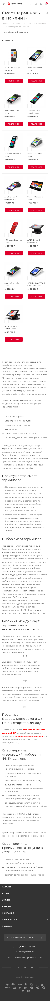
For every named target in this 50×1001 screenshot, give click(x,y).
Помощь (7, 926)
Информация (9, 920)
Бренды (6, 906)
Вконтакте (18, 967)
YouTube (31, 967)
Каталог (6, 887)
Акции (5, 893)
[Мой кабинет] (41, 4)
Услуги (6, 900)
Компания (8, 913)
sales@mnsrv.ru (26, 951)
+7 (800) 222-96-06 (25, 947)
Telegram (25, 967)
